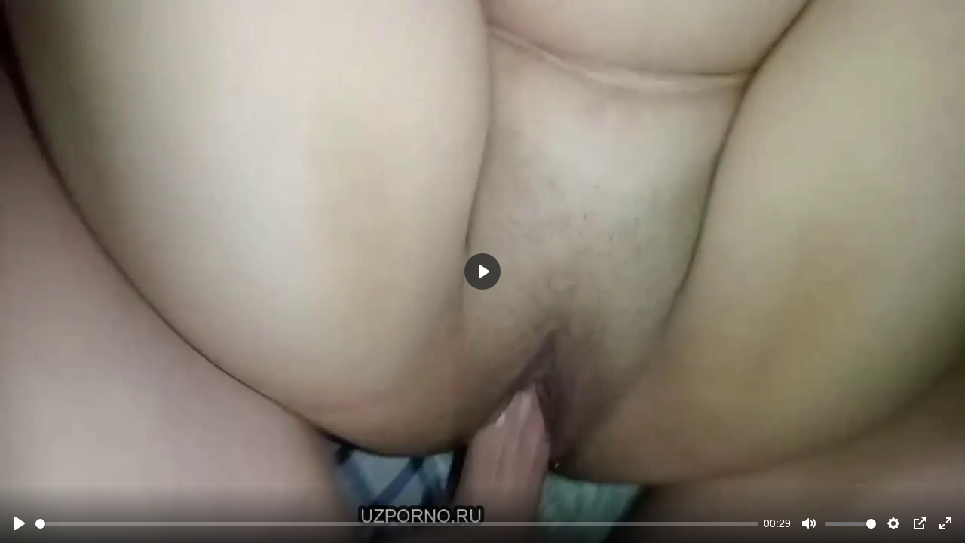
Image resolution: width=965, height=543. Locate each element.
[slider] (396, 524)
